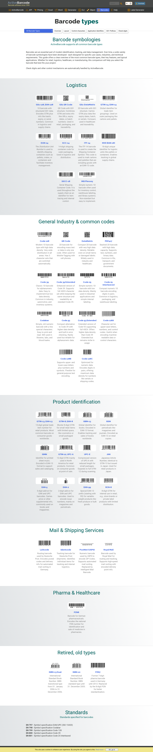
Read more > (100, 750)
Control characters (78, 31)
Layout (66, 31)
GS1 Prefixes (111, 31)
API (30, 10)
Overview (57, 31)
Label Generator (137, 10)
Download (141, 3)
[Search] (121, 4)
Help (116, 10)
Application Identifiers (96, 31)
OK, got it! (112, 749)
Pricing (40, 10)
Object (92, 10)
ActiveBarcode (18, 10)
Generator (72, 10)
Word (60, 10)
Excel (50, 10)
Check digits (122, 31)
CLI (83, 10)
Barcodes (104, 10)
